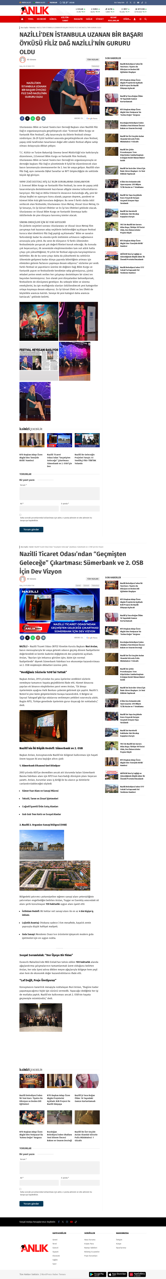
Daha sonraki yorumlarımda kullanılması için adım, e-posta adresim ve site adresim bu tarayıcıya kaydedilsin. (56, 519)
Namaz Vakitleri (90, 1248)
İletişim (119, 1240)
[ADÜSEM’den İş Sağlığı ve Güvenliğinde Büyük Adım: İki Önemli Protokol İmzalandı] (111, 260)
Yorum (23, 485)
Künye (118, 1244)
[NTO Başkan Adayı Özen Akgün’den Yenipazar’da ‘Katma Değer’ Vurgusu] (111, 115)
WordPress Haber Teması (53, 1274)
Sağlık (89, 19)
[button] (22, 19)
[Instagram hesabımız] (134, 3)
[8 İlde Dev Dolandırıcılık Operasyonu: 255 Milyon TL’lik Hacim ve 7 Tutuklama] (111, 187)
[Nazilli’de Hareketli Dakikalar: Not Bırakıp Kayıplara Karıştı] (111, 217)
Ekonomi (41, 19)
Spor (55, 1264)
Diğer (126, 19)
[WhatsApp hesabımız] (146, 3)
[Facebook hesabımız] (127, 3)
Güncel (53, 19)
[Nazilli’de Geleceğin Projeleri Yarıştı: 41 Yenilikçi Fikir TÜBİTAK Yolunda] (87, 442)
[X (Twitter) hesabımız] (131, 3)
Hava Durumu (89, 1240)
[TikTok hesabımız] (142, 3)
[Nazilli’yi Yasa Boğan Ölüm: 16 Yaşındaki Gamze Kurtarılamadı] (111, 102)
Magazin (78, 19)
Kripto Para (89, 1244)
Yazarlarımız (121, 1248)
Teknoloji (95, 66)
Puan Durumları (90, 1256)
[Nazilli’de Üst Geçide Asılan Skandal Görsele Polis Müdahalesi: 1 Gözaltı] (111, 142)
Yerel (31, 19)
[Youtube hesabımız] (138, 3)
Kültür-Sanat (65, 19)
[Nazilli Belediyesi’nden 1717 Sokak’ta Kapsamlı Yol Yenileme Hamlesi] (111, 273)
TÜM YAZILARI (92, 60)
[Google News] (92, 118)
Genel (78, 586)
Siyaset (100, 19)
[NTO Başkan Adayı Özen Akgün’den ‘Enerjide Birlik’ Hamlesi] (31, 442)
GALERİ (26, 3)
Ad (21, 504)
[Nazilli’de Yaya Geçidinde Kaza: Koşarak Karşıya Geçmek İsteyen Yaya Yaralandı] (111, 201)
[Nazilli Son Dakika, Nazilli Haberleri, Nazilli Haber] (35, 14)
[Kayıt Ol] (135, 19)
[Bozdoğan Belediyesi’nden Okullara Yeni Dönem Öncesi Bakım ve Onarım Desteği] (111, 128)
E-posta (65, 504)
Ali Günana (31, 60)
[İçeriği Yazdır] (43, 118)
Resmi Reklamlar (113, 19)
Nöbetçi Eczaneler (92, 1252)
